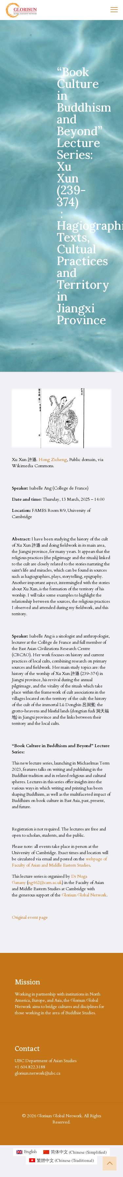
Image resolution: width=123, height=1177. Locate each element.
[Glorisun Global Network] (21, 10)
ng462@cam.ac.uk (45, 883)
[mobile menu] (114, 9)
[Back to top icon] (109, 1163)
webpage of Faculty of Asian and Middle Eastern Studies (59, 862)
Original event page (30, 917)
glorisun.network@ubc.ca (37, 1073)
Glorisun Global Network (84, 895)
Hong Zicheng (53, 460)
